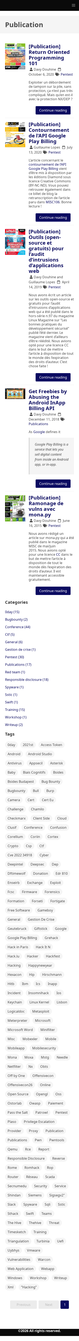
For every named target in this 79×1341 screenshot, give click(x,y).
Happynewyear (40, 965)
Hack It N (43, 947)
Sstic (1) (11, 694)
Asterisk (56, 763)
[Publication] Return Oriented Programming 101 (49, 55)
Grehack (51, 938)
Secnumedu (17, 1186)
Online (45, 1085)
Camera (14, 800)
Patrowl (41, 1112)
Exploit (55, 882)
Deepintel (15, 864)
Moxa (28, 1057)
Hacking (14, 965)
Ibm (25, 983)
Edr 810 (62, 873)
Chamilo (37, 809)
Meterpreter (17, 1020)
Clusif (12, 827)
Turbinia (43, 1241)
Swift (30, 1213)
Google (39, 432)
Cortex (53, 836)
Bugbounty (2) (16, 619)
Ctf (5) (10, 634)
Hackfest (53, 956)
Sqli (47, 1204)
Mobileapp (16, 1048)
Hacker (32, 956)
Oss (58, 1094)
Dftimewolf (16, 873)
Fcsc (11, 892)
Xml (10, 1287)
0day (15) (12, 612)
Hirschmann (52, 974)
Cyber (44, 855)
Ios (58, 993)
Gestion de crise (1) (20, 649)
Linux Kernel (39, 1002)
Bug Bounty (51, 781)
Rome (12, 1167)
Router (13, 1176)
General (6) (14, 642)
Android (14, 754)
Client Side (41, 818)
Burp (50, 790)
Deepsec (37, 864)
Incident (14, 993)
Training (40, 1232)
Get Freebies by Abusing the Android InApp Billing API (48, 400)
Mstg (45, 1057)
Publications (38, 424)
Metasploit (40, 1011)
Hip (32, 974)
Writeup (60, 1278)
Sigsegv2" (57, 1195)
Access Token (51, 744)
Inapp (52, 983)
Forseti (37, 901)
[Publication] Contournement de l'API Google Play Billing (49, 133)
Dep (55, 864)
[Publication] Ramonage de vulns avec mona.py (46, 506)
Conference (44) (17, 627)
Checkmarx (16, 818)
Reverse (58, 1158)
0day (11, 744)
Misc (11, 1039)
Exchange (35, 882)
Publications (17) (18, 664)
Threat (54, 1222)
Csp (29, 846)
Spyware (30, 1204)
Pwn (38, 1140)
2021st (28, 744)
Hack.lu (13, 956)
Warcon (44, 1259)
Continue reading (53, 110)
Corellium (15, 836)
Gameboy (45, 910)
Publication (54, 1131)
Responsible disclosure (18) (26, 679)
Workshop (38, 1278)
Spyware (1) (14, 687)
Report (43, 1149)
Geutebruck (17, 928)
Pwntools (56, 1140)
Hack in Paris (18, 947)
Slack (12, 1204)
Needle (62, 1057)
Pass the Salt (18, 1112)
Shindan (14, 1195)
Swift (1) (11, 702)
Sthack (13, 1213)
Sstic (61, 1204)
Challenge (15, 809)
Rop (50, 1167)
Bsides (58, 772)
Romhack (31, 1167)
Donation (40, 873)
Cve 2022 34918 (20, 855)
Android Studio (40, 754)
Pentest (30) (14, 657)
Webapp (47, 1268)
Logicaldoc (16, 1011)
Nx (30, 1066)
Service (60, 1186)
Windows (15, 1278)
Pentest (67, 74)
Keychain (15, 1002)
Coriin (35, 836)
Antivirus (15, 763)
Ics (38, 983)
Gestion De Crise (41, 919)
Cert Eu (48, 800)
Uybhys (13, 1250)
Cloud (62, 818)
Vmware (33, 1250)
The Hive (14, 1222)
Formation (16, 901)
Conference (33, 827)
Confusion (58, 827)
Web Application (20, 1268)
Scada (50, 1176)
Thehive (35, 1222)
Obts (44, 1066)
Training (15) (15, 709)
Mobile (50, 1039)
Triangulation (18, 1241)
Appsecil (36, 763)
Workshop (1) (16, 717)
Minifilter (47, 1029)
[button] (73, 5)
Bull (36, 790)
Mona (12, 1057)
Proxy (33, 1131)
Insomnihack (38, 993)
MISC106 (53, 202)
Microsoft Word (20, 1029)
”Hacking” (29, 1287)
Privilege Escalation (39, 1121)
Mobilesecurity (44, 1048)
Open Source (18, 1094)
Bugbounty (16, 790)
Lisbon (62, 1002)
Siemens (35, 1195)
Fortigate (57, 901)
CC (58, 554)
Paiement (55, 1103)
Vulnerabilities (19, 1259)
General (14, 919)
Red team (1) (15, 672)
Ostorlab (15, 1103)
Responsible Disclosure (26, 1158)
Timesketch (17, 1232)
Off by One (16, 1075)
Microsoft (43, 1020)
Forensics (52, 892)
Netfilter (14, 1066)
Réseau (32, 1176)
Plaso (12, 1121)
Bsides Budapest (21, 781)
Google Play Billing (22, 938)
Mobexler (30, 1039)
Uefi (60, 1241)
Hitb (11, 983)
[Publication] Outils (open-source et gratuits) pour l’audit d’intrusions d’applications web (46, 251)
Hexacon (14, 974)
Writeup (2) (14, 724)
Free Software (19, 910)
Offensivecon (43, 1075)
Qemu (12, 1149)
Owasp (34, 1103)
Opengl (42, 1094)
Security (40, 1186)
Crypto (13, 846)
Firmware (29, 892)
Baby (11, 772)
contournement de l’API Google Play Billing (47, 166)
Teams (47, 1213)
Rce (28, 1149)
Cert (31, 800)
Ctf (41, 846)
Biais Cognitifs (34, 772)
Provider (14, 1131)
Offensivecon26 (20, 1085)
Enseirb (14, 882)
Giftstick (40, 928)
